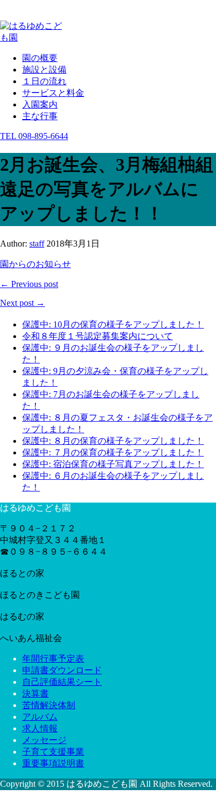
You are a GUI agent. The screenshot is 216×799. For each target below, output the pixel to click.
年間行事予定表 (53, 658)
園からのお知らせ (35, 264)
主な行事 (40, 116)
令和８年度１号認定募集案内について (97, 336)
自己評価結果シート (62, 682)
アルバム (40, 716)
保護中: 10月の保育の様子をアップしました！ (113, 324)
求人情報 (40, 728)
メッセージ (44, 740)
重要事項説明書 (53, 763)
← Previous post (29, 284)
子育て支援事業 (53, 751)
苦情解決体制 (48, 705)
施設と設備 (44, 69)
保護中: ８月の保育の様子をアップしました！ (113, 440)
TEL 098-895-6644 (34, 136)
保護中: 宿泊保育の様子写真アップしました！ (113, 464)
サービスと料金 (53, 93)
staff (36, 243)
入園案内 (40, 104)
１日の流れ (44, 81)
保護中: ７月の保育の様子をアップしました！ (113, 452)
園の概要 (40, 58)
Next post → (22, 303)
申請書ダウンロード (62, 670)
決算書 (35, 693)
